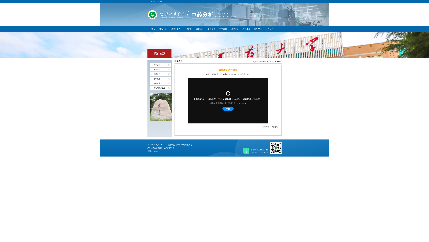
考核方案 (157, 83)
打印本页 (266, 127)
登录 (160, 1)
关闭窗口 (275, 127)
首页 (271, 61)
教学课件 (157, 74)
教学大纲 (157, 65)
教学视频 (157, 79)
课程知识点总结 (159, 88)
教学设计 (157, 69)
